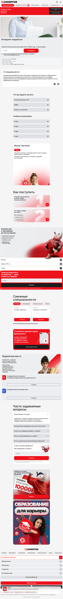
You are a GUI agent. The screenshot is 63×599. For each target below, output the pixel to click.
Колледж (17, 304)
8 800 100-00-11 (19, 217)
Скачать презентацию (55, 12)
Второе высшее (37, 304)
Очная (17, 150)
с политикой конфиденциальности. (12, 55)
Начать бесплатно (8, 5)
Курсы (50, 553)
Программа (6, 592)
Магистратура (50, 304)
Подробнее (22, 319)
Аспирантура (58, 553)
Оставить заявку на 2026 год (56, 9)
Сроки (11, 592)
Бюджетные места (19, 592)
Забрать (31, 496)
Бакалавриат (26, 304)
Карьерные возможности (31, 592)
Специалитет (21, 553)
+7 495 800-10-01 (19, 220)
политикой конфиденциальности (35, 288)
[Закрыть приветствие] (2, 586)
